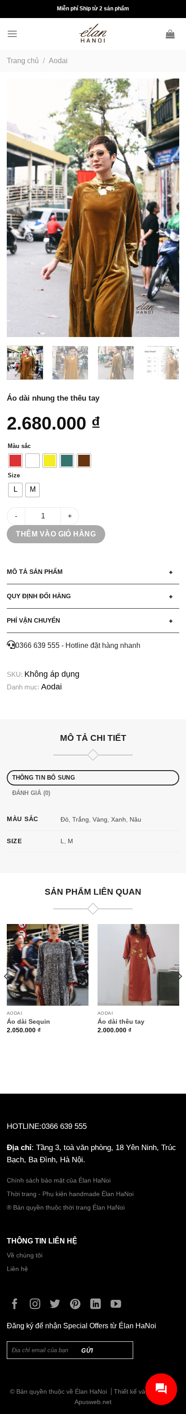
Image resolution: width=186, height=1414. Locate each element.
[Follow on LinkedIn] (97, 1305)
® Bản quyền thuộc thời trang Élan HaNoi (66, 1207)
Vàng (100, 819)
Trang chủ (23, 61)
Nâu (135, 819)
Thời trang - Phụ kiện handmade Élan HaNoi (71, 1194)
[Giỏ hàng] (172, 34)
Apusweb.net (93, 1401)
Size (14, 475)
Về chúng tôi (24, 1255)
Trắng (80, 819)
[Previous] (22, 208)
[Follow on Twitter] (57, 1305)
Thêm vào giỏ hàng (56, 534)
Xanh (118, 819)
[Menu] (14, 34)
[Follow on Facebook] (16, 1305)
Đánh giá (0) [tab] (31, 793)
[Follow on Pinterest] (77, 1305)
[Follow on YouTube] (118, 1305)
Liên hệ (17, 1269)
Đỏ (64, 819)
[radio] (15, 460)
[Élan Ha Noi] (93, 34)
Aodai (58, 61)
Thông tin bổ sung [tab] (43, 777)
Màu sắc (19, 446)
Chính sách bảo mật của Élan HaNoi (59, 1180)
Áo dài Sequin (28, 1021)
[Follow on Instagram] (37, 1305)
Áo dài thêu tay (121, 1021)
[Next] (164, 208)
